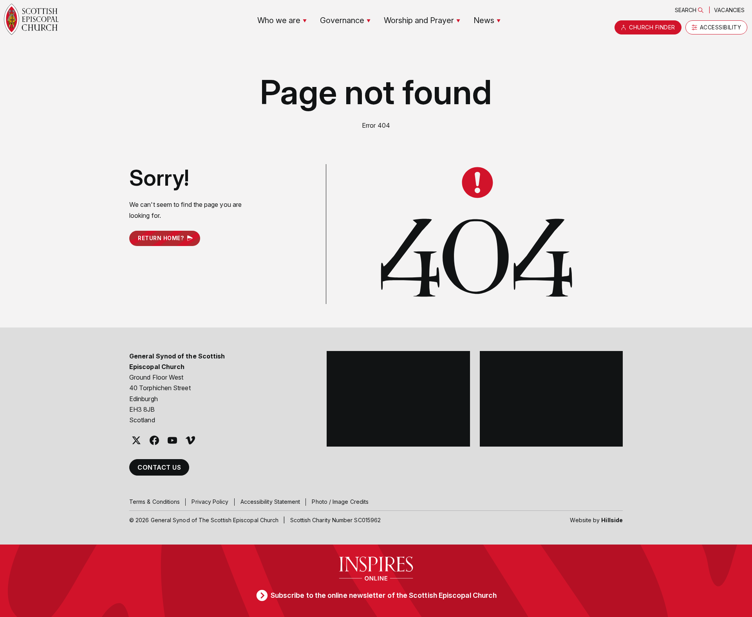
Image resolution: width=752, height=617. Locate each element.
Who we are (278, 20)
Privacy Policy (210, 501)
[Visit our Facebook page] (154, 440)
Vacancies (729, 10)
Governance (342, 20)
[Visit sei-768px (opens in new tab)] (551, 399)
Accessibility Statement (270, 501)
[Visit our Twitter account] (136, 440)
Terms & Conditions (154, 501)
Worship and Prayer (419, 20)
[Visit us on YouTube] (172, 440)
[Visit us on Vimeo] (190, 440)
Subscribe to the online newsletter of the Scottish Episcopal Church (384, 595)
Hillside (612, 520)
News (484, 20)
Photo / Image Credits (340, 501)
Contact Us (159, 467)
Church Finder (652, 27)
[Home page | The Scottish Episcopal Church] (31, 19)
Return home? (161, 238)
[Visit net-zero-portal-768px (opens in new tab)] (398, 399)
